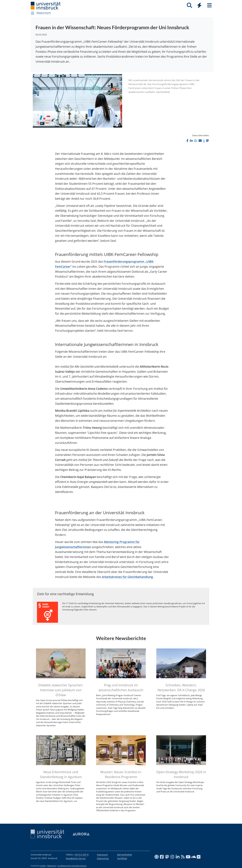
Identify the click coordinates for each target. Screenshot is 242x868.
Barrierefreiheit (124, 854)
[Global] (199, 5)
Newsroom (43, 13)
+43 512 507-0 (81, 854)
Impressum (102, 854)
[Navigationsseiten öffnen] (32, 13)
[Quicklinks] (199, 5)
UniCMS (43, 866)
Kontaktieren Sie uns (76, 858)
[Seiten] (209, 5)
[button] (187, 140)
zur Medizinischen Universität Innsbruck (72, 866)
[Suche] (189, 5)
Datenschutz (103, 858)
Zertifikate (122, 858)
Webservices (51, 866)
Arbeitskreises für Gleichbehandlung (127, 577)
